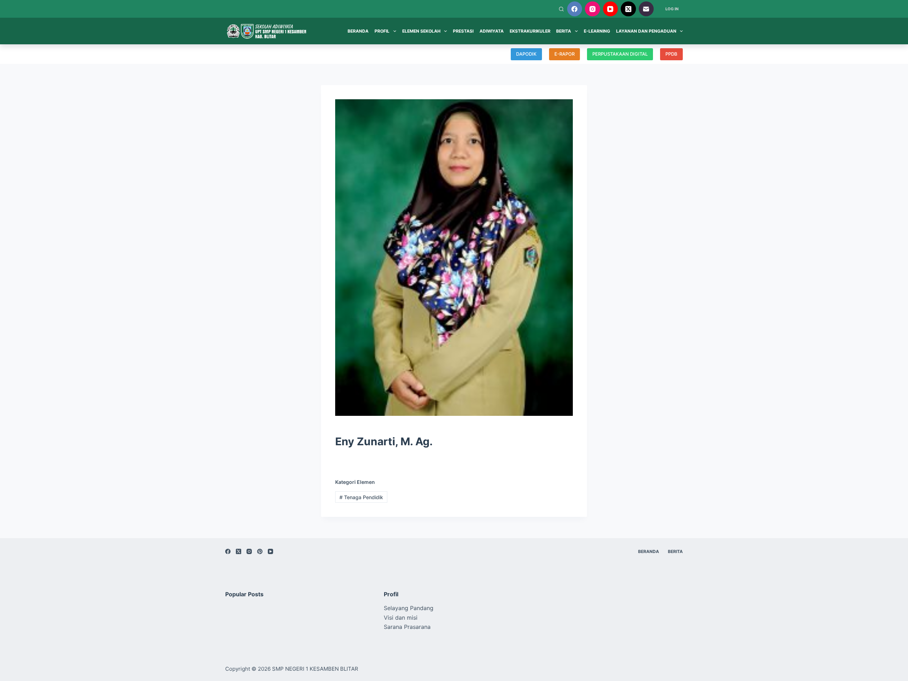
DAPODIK (526, 54)
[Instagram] (592, 9)
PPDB (671, 54)
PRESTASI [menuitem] (463, 31)
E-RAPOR (564, 54)
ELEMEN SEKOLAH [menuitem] (421, 31)
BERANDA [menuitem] (358, 31)
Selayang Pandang (408, 608)
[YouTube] (610, 9)
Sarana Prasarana (407, 626)
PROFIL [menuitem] (382, 31)
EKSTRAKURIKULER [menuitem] (530, 31)
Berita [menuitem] (675, 551)
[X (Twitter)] (628, 9)
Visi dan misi (400, 617)
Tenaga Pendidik (361, 497)
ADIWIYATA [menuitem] (492, 31)
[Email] (646, 9)
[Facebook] (574, 9)
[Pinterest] (259, 551)
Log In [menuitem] (672, 8)
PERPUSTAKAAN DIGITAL (620, 54)
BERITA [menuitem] (563, 31)
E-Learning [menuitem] (597, 31)
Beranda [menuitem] (648, 551)
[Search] (561, 9)
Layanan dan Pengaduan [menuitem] (646, 31)
